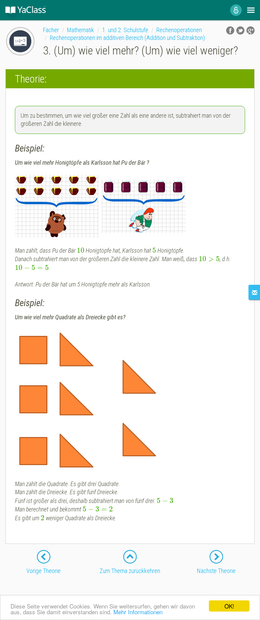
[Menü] (251, 10)
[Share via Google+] (250, 30)
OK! (229, 606)
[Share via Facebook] (230, 30)
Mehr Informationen (137, 611)
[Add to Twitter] (240, 30)
